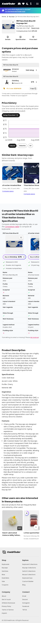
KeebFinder (8, 3)
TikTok (24, 610)
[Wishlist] (23, 3)
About (4, 596)
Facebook (25, 606)
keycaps (12, 17)
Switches (5, 571)
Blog (23, 585)
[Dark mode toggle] (27, 3)
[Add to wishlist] (13, 22)
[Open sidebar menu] (37, 3)
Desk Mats (5, 578)
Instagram (26, 603)
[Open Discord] (19, 3)
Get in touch (6, 599)
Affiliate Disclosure (8, 603)
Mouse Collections (28, 575)
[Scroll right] (36, 181)
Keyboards (5, 564)
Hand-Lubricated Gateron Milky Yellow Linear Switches (11, 534)
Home (4, 17)
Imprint (4, 613)
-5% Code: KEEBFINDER (13, 88)
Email (24, 596)
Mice (3, 575)
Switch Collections (28, 571)
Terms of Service (8, 610)
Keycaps (5, 568)
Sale (3, 581)
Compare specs (8, 191)
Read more (35, 28)
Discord (25, 599)
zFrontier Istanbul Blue (11, 185)
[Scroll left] (5, 181)
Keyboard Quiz (27, 578)
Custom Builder (27, 581)
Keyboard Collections (29, 564)
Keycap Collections (29, 568)
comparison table (12, 227)
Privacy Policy (6, 606)
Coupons (5, 585)
